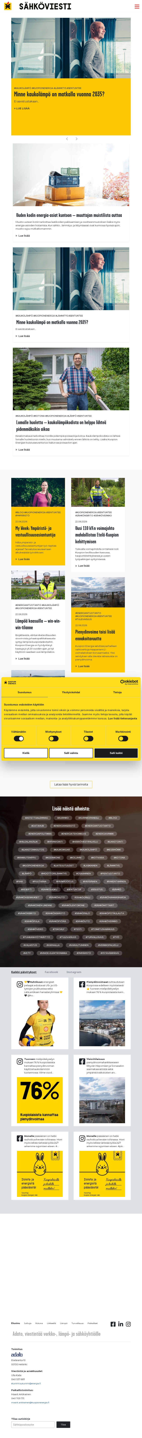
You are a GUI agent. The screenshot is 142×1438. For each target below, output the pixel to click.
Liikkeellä (51, 1323)
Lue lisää (23, 108)
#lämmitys (60, 88)
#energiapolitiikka (40, 833)
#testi (78, 929)
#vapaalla (53, 945)
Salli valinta (71, 753)
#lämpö (72, 416)
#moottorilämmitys (53, 873)
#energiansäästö (64, 826)
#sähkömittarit (104, 905)
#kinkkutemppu (26, 857)
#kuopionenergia (42, 88)
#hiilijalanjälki (28, 841)
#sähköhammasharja (113, 897)
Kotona (39, 1323)
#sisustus (97, 889)
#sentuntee (74, 88)
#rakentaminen (116, 881)
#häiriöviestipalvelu (85, 841)
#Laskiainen (90, 865)
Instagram (73, 972)
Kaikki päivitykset (24, 972)
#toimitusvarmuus (102, 929)
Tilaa (63, 1424)
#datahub (37, 826)
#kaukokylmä (62, 849)
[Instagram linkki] (128, 1325)
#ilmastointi (115, 841)
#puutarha (39, 881)
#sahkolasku (49, 889)
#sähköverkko (103, 515)
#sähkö (116, 889)
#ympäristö (22, 515)
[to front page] (37, 5)
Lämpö (63, 1323)
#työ (116, 937)
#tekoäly (58, 929)
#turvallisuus (94, 937)
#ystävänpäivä (110, 953)
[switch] (54, 738)
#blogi (19, 512)
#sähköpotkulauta (112, 913)
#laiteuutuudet (64, 865)
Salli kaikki (116, 753)
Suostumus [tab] (25, 692)
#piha (19, 881)
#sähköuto (83, 921)
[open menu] (137, 7)
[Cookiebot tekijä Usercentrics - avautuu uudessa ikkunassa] (123, 682)
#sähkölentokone (73, 905)
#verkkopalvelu (108, 945)
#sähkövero (35, 929)
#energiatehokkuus (73, 833)
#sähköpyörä (57, 921)
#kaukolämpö (22, 88)
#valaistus (30, 945)
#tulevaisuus (83, 619)
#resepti (26, 889)
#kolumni (75, 857)
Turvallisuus (77, 1323)
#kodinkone (53, 857)
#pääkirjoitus (64, 881)
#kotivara (97, 857)
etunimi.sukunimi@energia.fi (26, 1383)
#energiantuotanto (28, 605)
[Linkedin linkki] (120, 1325)
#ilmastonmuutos (32, 849)
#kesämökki (114, 849)
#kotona (39, 416)
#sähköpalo (82, 913)
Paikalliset (93, 1323)
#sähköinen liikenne (40, 905)
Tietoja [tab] (117, 692)
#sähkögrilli (82, 897)
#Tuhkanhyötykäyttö (36, 937)
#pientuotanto (110, 873)
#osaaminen (83, 873)
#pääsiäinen (90, 881)
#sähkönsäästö (55, 913)
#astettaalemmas (36, 818)
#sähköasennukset (27, 897)
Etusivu (15, 1323)
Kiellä (26, 753)
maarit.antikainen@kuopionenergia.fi (30, 1402)
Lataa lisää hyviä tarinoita (71, 784)
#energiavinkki (105, 833)
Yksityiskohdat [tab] (71, 692)
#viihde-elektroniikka (53, 953)
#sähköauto (57, 897)
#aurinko (63, 818)
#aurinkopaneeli (88, 818)
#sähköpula (32, 921)
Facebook (51, 972)
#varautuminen (78, 945)
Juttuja (27, 1323)
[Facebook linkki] (113, 1325)
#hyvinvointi (55, 841)
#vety (26, 953)
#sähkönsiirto (84, 515)
